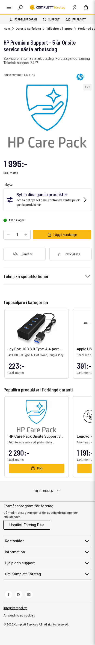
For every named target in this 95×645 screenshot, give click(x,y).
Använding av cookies (19, 615)
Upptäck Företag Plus (26, 525)
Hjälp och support (20, 563)
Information (15, 552)
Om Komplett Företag (23, 574)
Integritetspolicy (15, 608)
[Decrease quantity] (8, 234)
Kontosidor (14, 541)
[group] (47, 116)
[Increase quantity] (25, 234)
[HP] (80, 77)
